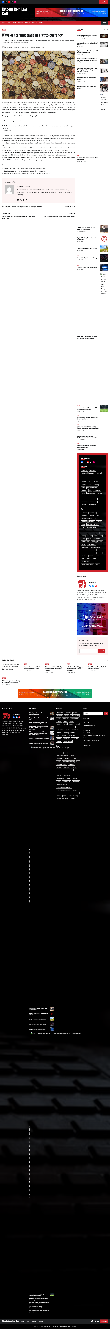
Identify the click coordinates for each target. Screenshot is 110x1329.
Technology (93, 501)
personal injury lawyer (88, 553)
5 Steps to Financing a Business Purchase (87, 248)
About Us (86, 723)
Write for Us (87, 745)
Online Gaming (91, 493)
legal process (91, 544)
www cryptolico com (35, 206)
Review (83, 496)
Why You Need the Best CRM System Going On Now (59, 216)
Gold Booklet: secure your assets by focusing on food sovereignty (25, 171)
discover (84, 530)
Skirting (84, 499)
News (78, 415)
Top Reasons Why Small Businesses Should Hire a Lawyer (87, 158)
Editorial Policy (88, 733)
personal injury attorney (89, 550)
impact (89, 538)
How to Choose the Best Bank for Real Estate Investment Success (24, 168)
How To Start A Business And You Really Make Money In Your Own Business (87, 337)
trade (26, 206)
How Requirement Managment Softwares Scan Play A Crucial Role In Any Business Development (87, 60)
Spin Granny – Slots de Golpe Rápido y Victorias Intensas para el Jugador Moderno (87, 427)
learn (83, 544)
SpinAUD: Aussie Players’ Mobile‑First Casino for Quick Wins (86, 446)
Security (90, 496)
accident (84, 512)
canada (99, 521)
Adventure (84, 470)
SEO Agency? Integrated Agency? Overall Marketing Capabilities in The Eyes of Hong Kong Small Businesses (87, 69)
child (83, 524)
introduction (85, 541)
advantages (92, 512)
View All (106, 29)
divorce (91, 530)
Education (84, 479)
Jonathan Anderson (13, 47)
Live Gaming (97, 490)
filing (83, 535)
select (91, 555)
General (84, 484)
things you (20, 206)
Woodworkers (92, 504)
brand (96, 518)
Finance (4, 29)
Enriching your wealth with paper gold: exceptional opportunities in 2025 (27, 173)
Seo (96, 496)
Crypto (99, 473)
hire (101, 535)
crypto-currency (11, 206)
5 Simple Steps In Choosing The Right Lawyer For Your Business (86, 228)
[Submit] (106, 713)
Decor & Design (85, 476)
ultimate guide (85, 561)
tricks (88, 558)
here (95, 535)
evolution (98, 530)
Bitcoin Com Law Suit (14, 11)
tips (83, 558)
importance (97, 538)
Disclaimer (86, 730)
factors (84, 533)
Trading (84, 504)
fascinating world (94, 533)
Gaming (96, 481)
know (93, 541)
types (94, 558)
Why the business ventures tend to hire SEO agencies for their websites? (87, 51)
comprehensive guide (92, 524)
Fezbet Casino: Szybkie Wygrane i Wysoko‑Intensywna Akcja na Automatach (87, 437)
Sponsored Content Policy (91, 740)
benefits (92, 515)
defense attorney (91, 527)
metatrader (85, 547)
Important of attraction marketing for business (86, 78)
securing (84, 555)
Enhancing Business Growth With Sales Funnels (86, 87)
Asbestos (92, 470)
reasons (99, 553)
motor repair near (95, 547)
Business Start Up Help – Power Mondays (87, 258)
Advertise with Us (89, 725)
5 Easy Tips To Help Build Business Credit (87, 267)
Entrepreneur (93, 479)
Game (90, 481)
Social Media (92, 499)
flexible (89, 535)
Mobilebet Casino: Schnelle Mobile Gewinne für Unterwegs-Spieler (87, 418)
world (97, 564)
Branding (84, 473)
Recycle (100, 493)
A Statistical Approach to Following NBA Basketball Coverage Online (87, 408)
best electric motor (87, 518)
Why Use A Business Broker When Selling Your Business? (87, 238)
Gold (90, 484)
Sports (78, 405)
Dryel (93, 476)
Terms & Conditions (89, 743)
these (97, 555)
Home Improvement (92, 487)
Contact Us (87, 728)
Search (102, 651)
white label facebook (87, 564)
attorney (84, 515)
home (83, 538)
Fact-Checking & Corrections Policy (94, 735)
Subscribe (104, 1321)
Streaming (84, 501)
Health (96, 484)
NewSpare (63, 1326)
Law (78, 155)
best (98, 515)
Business (91, 473)
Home (83, 487)
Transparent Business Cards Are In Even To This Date (87, 44)
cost (83, 527)
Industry (84, 490)
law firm (99, 541)
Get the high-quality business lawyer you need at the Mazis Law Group (87, 36)
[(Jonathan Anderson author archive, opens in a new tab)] (3, 48)
